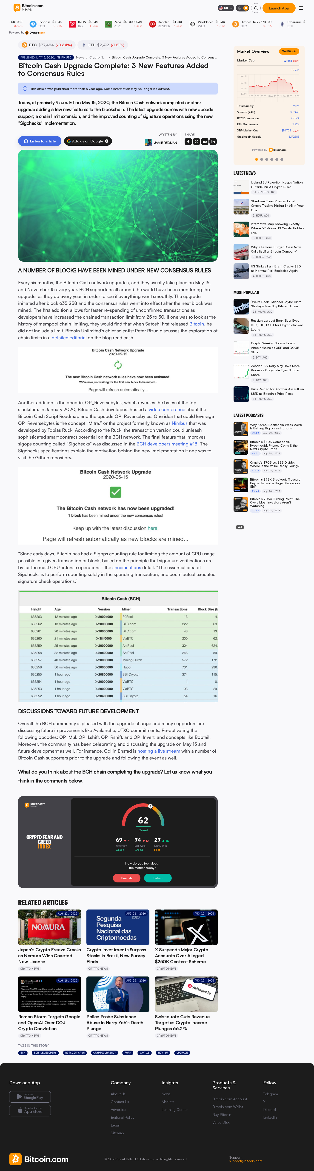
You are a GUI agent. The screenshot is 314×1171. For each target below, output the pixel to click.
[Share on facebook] (188, 141)
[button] (106, 141)
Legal (115, 1125)
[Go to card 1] (256, 159)
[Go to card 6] (281, 159)
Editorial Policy (122, 1117)
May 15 (144, 1052)
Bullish (158, 878)
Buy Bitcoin (221, 1114)
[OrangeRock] (35, 32)
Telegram (270, 1094)
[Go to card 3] (266, 159)
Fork (128, 1052)
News (80, 57)
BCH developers (45, 1052)
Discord (269, 1109)
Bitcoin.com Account (229, 1099)
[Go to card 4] (271, 159)
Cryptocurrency (104, 1052)
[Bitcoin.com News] (28, 8)
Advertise (118, 1109)
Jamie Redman (165, 142)
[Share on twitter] (196, 141)
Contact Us (120, 1101)
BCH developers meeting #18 (167, 444)
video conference (167, 409)
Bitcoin (196, 324)
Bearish (126, 878)
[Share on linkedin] (213, 141)
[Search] (256, 8)
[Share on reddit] (204, 141)
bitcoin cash (75, 1052)
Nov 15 (163, 1052)
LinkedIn (270, 1117)
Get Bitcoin (291, 55)
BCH (22, 1052)
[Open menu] (301, 8)
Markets (168, 1101)
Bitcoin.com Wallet (227, 1106)
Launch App (279, 8)
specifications (126, 567)
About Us (118, 1094)
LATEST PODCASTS (248, 415)
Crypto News (98, 57)
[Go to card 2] (261, 159)
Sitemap (117, 1133)
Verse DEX (221, 1122)
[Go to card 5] (276, 159)
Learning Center (175, 1109)
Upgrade (182, 1052)
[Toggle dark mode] (242, 8)
